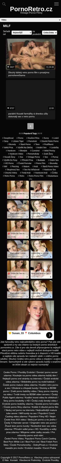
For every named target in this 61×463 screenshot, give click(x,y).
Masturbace (52, 176)
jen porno (39, 419)
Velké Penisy (49, 151)
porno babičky (23, 391)
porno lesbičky (18, 404)
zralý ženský (44, 400)
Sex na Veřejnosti (31, 170)
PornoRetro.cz (31, 11)
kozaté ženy (9, 157)
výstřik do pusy (9, 160)
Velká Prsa (7, 147)
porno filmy (16, 407)
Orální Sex (53, 160)
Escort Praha (49, 448)
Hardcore (10, 151)
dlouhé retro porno (49, 141)
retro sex (45, 422)
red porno (17, 410)
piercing (14, 166)
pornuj (54, 157)
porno (20, 138)
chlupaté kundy (30, 388)
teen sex (46, 426)
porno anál (32, 435)
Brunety (12, 144)
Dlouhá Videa (10, 173)
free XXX (15, 419)
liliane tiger (17, 141)
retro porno (9, 176)
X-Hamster (16, 422)
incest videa (38, 397)
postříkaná (48, 144)
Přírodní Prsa (26, 160)
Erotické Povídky (50, 460)
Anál (35, 166)
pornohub (32, 141)
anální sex (41, 147)
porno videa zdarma (35, 375)
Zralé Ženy (47, 154)
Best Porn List (32, 441)
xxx (20, 157)
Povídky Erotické (26, 372)
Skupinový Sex (12, 170)
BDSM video (35, 394)
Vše (30, 179)
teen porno (17, 426)
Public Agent (9, 397)
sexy (5, 141)
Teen (37, 144)
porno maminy (51, 391)
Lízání (55, 138)
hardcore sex (49, 170)
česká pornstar (24, 163)
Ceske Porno (10, 372)
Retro (21, 176)
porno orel (16, 378)
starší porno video (49, 166)
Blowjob (23, 151)
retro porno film (35, 176)
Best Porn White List (14, 441)
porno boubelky (16, 400)
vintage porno (33, 157)
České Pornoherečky (20, 445)
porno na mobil (39, 381)
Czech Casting (49, 438)
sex (45, 157)
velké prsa (28, 429)
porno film (40, 163)
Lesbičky (54, 147)
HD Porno (9, 163)
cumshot (34, 151)
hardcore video (15, 154)
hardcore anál (40, 173)
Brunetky (53, 163)
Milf (5, 166)
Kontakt (14, 460)
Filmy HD (43, 416)
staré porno (25, 144)
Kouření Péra (32, 138)
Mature (25, 166)
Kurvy (45, 138)
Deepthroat (7, 138)
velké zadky (36, 432)
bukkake (40, 160)
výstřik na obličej (24, 147)
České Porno (11, 438)
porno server (51, 372)
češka (54, 173)
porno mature (16, 385)
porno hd (47, 404)
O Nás (5, 460)
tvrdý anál (25, 173)
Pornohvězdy (32, 154)
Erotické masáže (33, 448)
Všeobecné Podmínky (30, 460)
